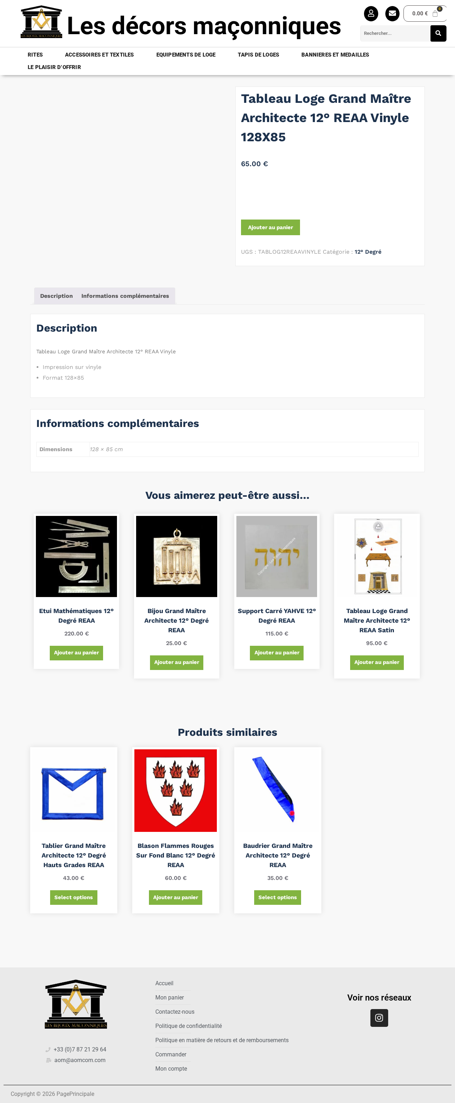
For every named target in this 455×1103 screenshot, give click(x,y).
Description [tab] (56, 295)
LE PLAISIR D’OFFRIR (54, 67)
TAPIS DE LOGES (258, 55)
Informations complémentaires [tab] (125, 295)
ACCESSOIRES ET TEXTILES (99, 55)
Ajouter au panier (270, 227)
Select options (73, 897)
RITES (35, 55)
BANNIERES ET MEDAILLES (335, 55)
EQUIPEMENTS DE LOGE (186, 55)
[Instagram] (379, 1018)
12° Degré (368, 251)
